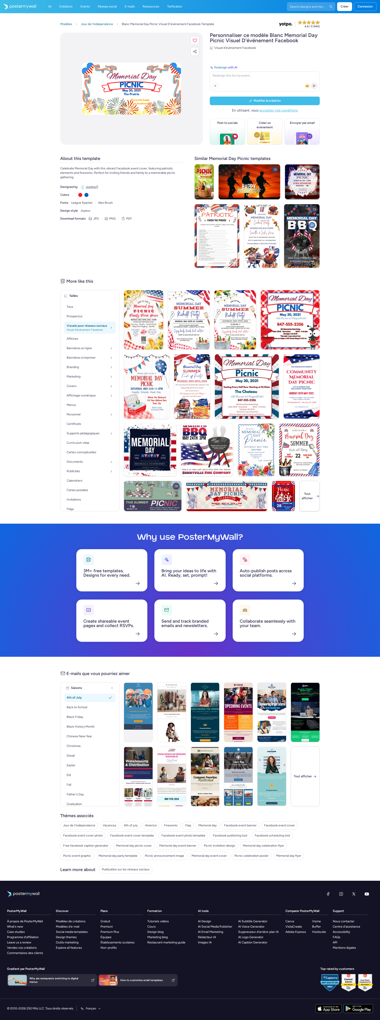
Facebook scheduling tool (272, 835)
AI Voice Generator (251, 926)
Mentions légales (344, 948)
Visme (316, 921)
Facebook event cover (279, 825)
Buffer (316, 926)
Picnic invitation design (219, 846)
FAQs (336, 937)
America (151, 825)
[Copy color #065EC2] (86, 195)
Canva (289, 921)
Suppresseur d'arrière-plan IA (258, 932)
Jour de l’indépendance (79, 825)
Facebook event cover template (132, 835)
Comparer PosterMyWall (302, 911)
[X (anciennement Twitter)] (353, 894)
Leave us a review (19, 942)
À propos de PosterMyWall (25, 921)
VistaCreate (293, 926)
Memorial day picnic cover (134, 846)
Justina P (92, 187)
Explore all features (69, 948)
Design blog (155, 932)
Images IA (205, 942)
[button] (194, 40)
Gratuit (105, 921)
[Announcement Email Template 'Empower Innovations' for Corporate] (271, 776)
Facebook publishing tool (230, 835)
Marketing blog (157, 937)
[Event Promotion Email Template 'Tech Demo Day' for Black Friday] (305, 712)
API (335, 942)
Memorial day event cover (209, 856)
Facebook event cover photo (83, 835)
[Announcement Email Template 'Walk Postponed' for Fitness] (138, 712)
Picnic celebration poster (251, 856)
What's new (15, 926)
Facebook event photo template (183, 835)
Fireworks (171, 825)
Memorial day (207, 825)
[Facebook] (328, 894)
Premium (106, 926)
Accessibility (341, 932)
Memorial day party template (118, 856)
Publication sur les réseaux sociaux (126, 869)
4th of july (131, 825)
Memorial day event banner (177, 846)
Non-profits (108, 948)
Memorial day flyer (288, 856)
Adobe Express (295, 932)
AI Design (204, 921)
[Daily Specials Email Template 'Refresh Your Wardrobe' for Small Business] (171, 712)
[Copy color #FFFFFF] (74, 195)
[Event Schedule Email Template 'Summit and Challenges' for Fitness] (238, 712)
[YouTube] (366, 894)
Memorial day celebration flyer (263, 846)
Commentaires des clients (25, 953)
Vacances (109, 825)
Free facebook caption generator (85, 846)
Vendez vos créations (22, 948)
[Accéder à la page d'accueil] (18, 6)
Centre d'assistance (346, 926)
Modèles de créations (71, 921)
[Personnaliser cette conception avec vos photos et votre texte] (131, 88)
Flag (188, 825)
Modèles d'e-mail (67, 926)
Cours (151, 926)
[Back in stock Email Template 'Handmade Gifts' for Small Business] (205, 776)
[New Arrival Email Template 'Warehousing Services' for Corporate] (138, 776)
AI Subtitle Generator (252, 921)
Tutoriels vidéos (158, 921)
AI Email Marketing (210, 932)
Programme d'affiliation (23, 937)
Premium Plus (109, 932)
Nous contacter (343, 921)
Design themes (66, 937)
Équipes (105, 937)
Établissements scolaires (117, 942)
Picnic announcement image (164, 856)
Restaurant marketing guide (166, 942)
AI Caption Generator (252, 942)
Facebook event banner (240, 825)
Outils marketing (67, 942)
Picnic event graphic (77, 856)
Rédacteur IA (207, 937)
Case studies (16, 932)
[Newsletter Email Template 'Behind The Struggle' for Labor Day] (238, 776)
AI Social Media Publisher (215, 926)
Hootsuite (319, 932)
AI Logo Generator (250, 937)
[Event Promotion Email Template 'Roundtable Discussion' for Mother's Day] (171, 776)
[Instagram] (341, 894)
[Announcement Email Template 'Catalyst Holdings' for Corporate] (205, 712)
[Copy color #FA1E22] (80, 195)
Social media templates (72, 932)
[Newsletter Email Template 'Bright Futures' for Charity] (271, 712)
